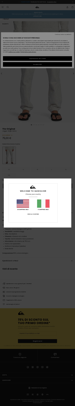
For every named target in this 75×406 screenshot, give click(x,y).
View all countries (33, 214)
